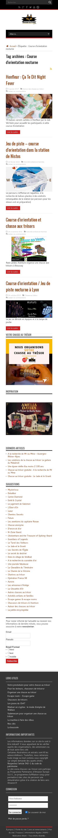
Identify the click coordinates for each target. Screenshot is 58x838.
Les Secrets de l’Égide (18, 549)
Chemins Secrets (15, 514)
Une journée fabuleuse (18, 564)
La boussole (13, 727)
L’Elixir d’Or (13, 507)
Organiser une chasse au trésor (21, 692)
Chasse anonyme (16, 525)
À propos (9, 829)
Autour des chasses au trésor (33, 89)
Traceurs (19, 832)
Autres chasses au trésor (19, 592)
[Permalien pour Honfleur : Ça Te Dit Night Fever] (29, 117)
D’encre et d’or (14, 528)
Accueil (12, 46)
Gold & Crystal (14, 500)
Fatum (11, 518)
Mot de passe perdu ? (18, 818)
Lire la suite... (13, 132)
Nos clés (11, 723)
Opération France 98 (17, 578)
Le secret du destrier (17, 553)
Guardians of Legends (18, 539)
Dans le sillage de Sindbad (20, 556)
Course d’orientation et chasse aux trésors (23, 222)
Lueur (10, 511)
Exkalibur (12, 493)
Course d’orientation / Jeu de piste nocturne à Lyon (28, 286)
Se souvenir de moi (36, 812)
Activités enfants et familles (34, 162)
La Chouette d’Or (16, 588)
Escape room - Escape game (20, 696)
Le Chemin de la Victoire (19, 571)
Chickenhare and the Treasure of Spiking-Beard (30, 535)
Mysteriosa (13, 489)
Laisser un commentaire (17, 91)
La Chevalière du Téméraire (20, 567)
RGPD (45, 832)
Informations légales (33, 832)
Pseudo (9, 639)
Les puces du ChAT (16, 703)
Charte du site (20, 829)
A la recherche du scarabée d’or (22, 560)
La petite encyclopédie (18, 610)
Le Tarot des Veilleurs (18, 542)
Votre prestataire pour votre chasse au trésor (28, 685)
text (11, 653)
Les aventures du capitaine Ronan (23, 521)
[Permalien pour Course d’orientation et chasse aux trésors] (29, 260)
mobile (13, 656)
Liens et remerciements (37, 829)
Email (8, 632)
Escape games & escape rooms (22, 599)
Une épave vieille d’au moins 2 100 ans (26, 466)
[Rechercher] (50, 2)
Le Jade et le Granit (17, 546)
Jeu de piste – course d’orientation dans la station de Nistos (27, 149)
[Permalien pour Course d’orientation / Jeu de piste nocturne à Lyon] (29, 317)
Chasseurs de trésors (17, 699)
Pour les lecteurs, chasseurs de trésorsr (26, 688)
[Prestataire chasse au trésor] (29, 384)
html (12, 649)
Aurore (11, 581)
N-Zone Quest (14, 532)
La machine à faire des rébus (20, 720)
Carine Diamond (15, 496)
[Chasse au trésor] (29, 22)
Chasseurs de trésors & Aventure (23, 602)
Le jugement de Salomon (19, 503)
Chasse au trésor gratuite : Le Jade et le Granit (29, 476)
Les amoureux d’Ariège (18, 585)
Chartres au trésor (16, 574)
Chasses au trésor (31, 295)
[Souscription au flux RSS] (51, 69)
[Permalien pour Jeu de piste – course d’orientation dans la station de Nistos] (29, 190)
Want (24, 835)
